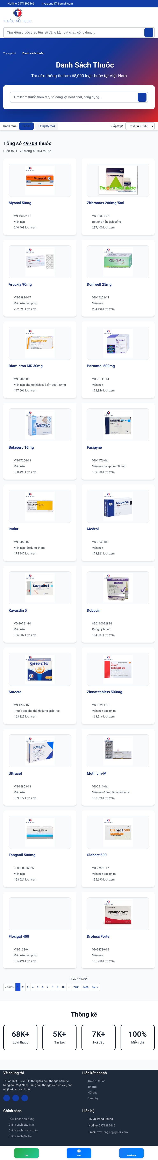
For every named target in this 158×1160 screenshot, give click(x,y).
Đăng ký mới (47, 126)
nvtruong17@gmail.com (112, 1132)
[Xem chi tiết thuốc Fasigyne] (118, 424)
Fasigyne (94, 447)
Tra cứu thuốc (96, 1081)
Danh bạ (93, 1098)
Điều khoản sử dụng (21, 1118)
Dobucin (93, 610)
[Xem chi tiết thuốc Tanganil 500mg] (40, 832)
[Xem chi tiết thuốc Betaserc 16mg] (40, 424)
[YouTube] (146, 4)
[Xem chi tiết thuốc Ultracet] (40, 750)
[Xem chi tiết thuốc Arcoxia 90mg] (40, 261)
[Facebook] (139, 4)
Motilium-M (97, 773)
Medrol (93, 529)
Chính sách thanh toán (23, 1130)
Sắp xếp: (117, 126)
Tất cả (26, 126)
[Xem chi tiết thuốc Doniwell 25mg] (118, 261)
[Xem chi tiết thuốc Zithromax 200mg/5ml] (118, 180)
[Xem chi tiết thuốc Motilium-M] (118, 750)
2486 (85, 987)
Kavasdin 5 (18, 610)
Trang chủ (9, 53)
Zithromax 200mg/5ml (105, 203)
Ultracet (15, 773)
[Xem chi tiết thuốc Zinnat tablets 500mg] (118, 669)
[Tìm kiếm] (148, 32)
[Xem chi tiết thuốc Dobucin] (118, 587)
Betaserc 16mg (21, 447)
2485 (76, 987)
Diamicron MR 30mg (26, 366)
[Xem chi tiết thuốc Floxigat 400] (40, 913)
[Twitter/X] (153, 4)
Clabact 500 (97, 855)
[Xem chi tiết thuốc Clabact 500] (118, 832)
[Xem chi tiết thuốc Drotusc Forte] (118, 913)
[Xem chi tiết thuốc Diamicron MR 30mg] (40, 343)
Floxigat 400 (19, 936)
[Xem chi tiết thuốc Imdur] (40, 506)
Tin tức (92, 1086)
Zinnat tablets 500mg (104, 692)
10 (63, 987)
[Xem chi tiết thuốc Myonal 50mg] (40, 180)
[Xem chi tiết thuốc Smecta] (40, 669)
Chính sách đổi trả (20, 1136)
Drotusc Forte (98, 936)
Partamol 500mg (101, 366)
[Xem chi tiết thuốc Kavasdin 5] (40, 587)
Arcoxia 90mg (20, 284)
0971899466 (107, 1125)
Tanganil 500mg (22, 855)
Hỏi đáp (93, 1092)
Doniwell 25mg (99, 284)
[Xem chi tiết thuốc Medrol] (118, 506)
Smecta (15, 692)
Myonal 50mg (20, 203)
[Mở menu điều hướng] (152, 15)
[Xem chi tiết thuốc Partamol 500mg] (118, 343)
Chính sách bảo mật (21, 1124)
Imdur (14, 529)
